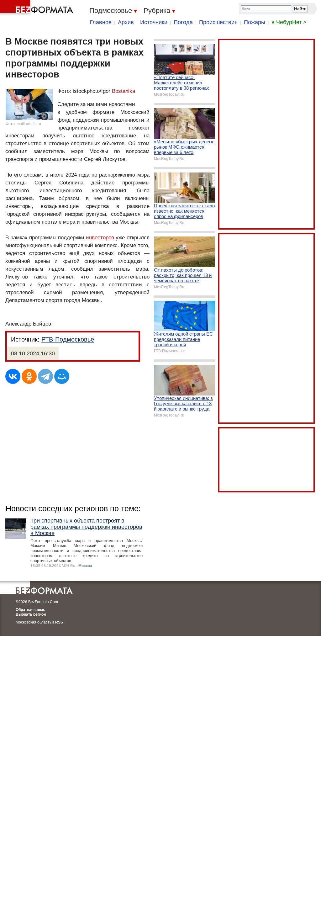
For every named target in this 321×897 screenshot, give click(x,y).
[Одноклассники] (29, 376)
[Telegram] (45, 376)
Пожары (254, 22)
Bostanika (123, 91)
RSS (59, 622)
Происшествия (218, 22)
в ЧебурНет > (289, 22)
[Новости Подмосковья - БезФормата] (37, 8)
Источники (153, 22)
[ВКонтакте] (12, 376)
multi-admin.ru (29, 124)
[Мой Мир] (61, 376)
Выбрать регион (31, 614)
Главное (101, 22)
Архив (126, 22)
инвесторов (100, 238)
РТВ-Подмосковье (67, 339)
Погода (183, 22)
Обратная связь (30, 610)
